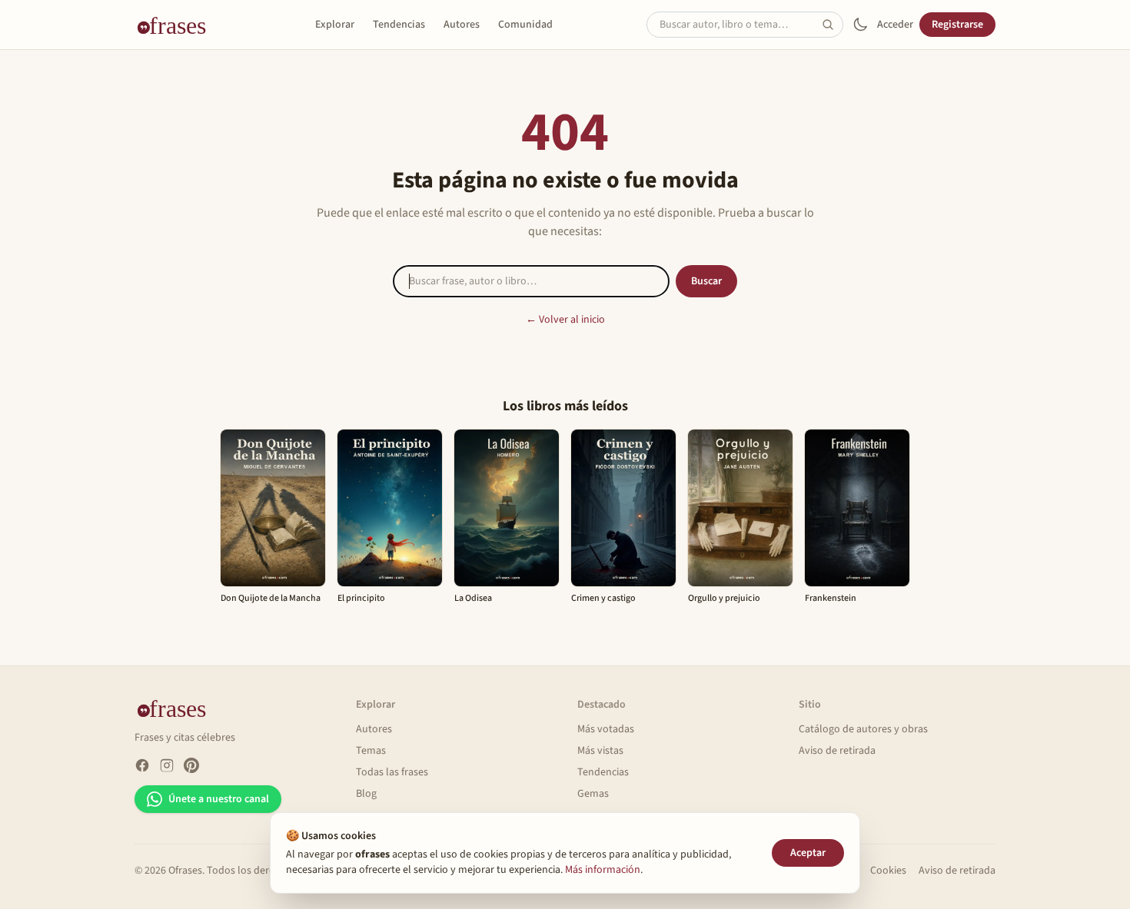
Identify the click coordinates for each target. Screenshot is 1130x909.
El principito (361, 598)
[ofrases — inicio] (178, 24)
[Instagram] (166, 765)
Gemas (593, 793)
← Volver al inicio (565, 319)
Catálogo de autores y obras (863, 729)
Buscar (706, 281)
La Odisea (473, 598)
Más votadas (605, 729)
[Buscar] (832, 25)
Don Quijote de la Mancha (271, 598)
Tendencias (399, 24)
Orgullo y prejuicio (724, 598)
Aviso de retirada (837, 750)
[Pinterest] (191, 765)
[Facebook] (142, 765)
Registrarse (957, 24)
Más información (602, 869)
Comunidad (525, 24)
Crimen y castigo (603, 598)
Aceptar (808, 853)
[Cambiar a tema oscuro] (860, 24)
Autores (462, 24)
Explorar (334, 24)
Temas (371, 750)
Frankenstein (830, 598)
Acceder (895, 24)
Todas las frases (392, 772)
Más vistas (600, 750)
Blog (366, 793)
